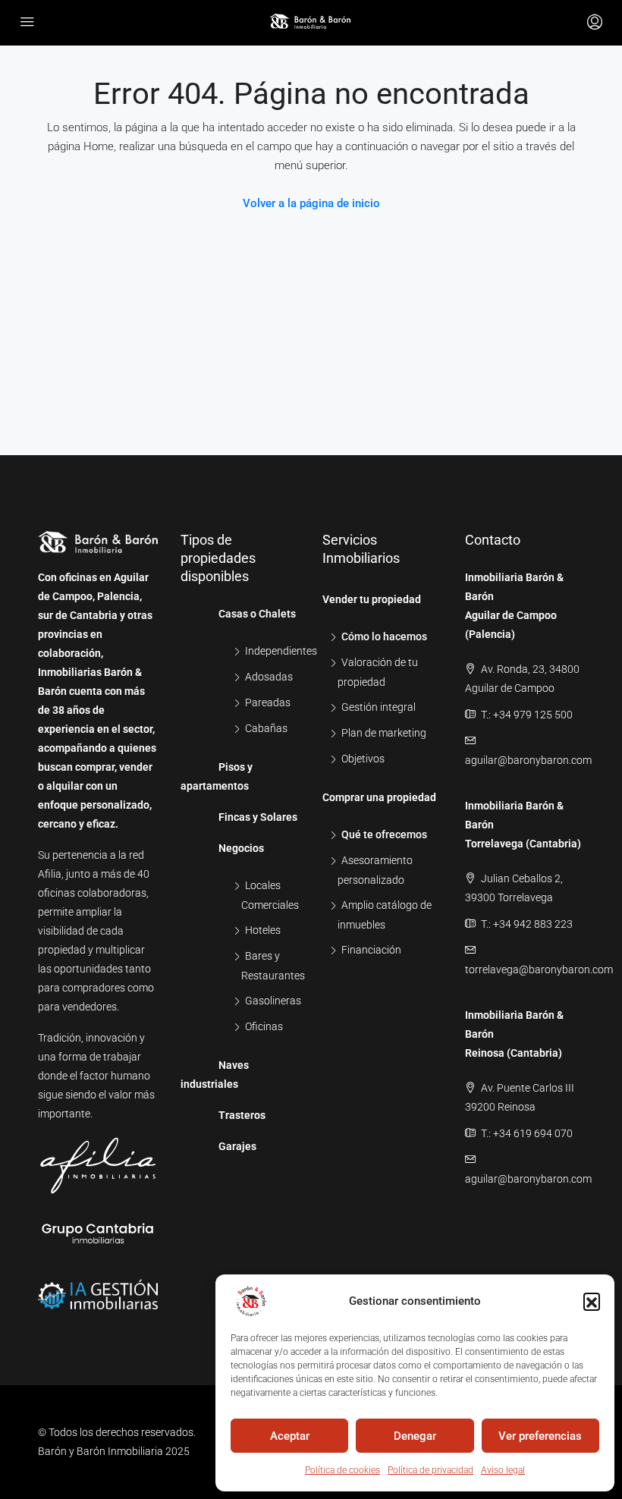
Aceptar (289, 1436)
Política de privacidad (430, 1470)
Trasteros (241, 1115)
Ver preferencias (540, 1436)
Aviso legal (503, 1470)
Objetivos (363, 759)
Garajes (237, 1146)
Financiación (371, 950)
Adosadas (269, 677)
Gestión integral (378, 707)
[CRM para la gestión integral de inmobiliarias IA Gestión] (98, 1286)
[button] (591, 1301)
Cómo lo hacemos (384, 636)
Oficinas (264, 1026)
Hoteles (263, 930)
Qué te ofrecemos (384, 834)
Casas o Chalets (257, 614)
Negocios (241, 848)
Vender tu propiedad (371, 599)
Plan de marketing (383, 733)
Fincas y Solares (257, 817)
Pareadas (268, 702)
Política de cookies (342, 1470)
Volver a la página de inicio (311, 203)
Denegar (415, 1436)
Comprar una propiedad (379, 797)
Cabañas (266, 728)
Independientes (281, 651)
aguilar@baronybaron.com (528, 760)
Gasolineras (273, 1001)
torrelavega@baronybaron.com (539, 969)
